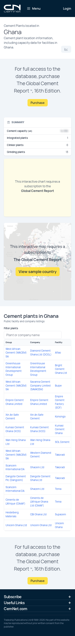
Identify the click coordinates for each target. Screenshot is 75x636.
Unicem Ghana (59, 525)
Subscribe (13, 596)
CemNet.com (15, 608)
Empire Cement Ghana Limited (15, 402)
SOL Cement (62, 442)
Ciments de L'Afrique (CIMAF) (15, 501)
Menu (36, 8)
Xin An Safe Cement (12, 416)
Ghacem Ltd (37, 467)
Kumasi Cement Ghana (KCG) (15, 429)
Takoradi (60, 454)
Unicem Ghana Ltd (16, 525)
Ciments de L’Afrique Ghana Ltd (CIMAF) (39, 501)
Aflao (58, 352)
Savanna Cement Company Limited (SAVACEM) (40, 385)
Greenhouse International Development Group (14, 369)
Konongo (60, 416)
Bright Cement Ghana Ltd (61, 369)
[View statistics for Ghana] (66, 49)
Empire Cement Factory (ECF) (59, 402)
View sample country (38, 271)
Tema (58, 489)
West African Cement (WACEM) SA (16, 352)
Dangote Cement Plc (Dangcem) (16, 478)
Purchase (38, 103)
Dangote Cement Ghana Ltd (40, 478)
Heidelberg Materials (12, 514)
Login (67, 8)
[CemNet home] (12, 8)
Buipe (58, 385)
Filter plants (11, 328)
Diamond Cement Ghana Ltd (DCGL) (41, 352)
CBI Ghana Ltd (38, 514)
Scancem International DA (15, 467)
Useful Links (14, 602)
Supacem (60, 514)
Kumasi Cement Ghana (59, 429)
